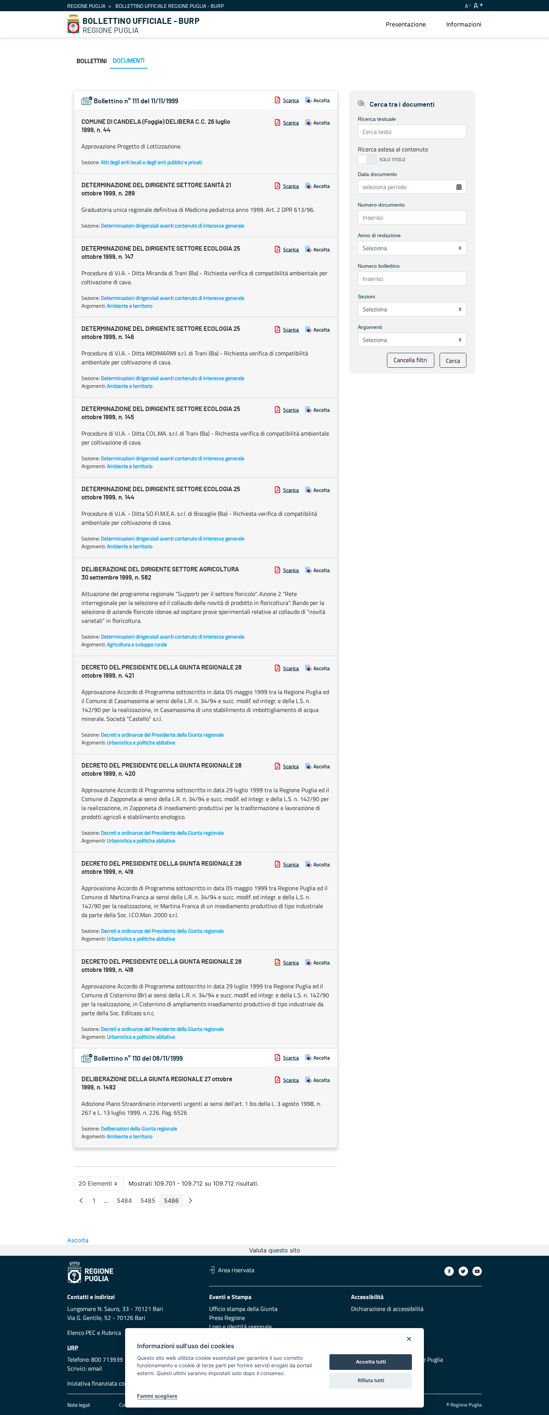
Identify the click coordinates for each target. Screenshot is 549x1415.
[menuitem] (406, 24)
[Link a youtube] (477, 1271)
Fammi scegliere (157, 1396)
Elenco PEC (81, 1332)
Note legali (78, 1405)
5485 (150, 1202)
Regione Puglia (86, 6)
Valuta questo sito (274, 1250)
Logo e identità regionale (240, 1326)
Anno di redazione (379, 235)
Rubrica (111, 1332)
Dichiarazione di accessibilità (387, 1308)
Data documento (377, 174)
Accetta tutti (371, 1362)
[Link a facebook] (449, 1271)
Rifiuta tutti (371, 1380)
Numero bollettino (379, 266)
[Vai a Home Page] (74, 24)
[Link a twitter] (463, 1271)
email (95, 1368)
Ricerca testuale (377, 119)
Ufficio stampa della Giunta (243, 1308)
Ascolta (321, 100)
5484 (126, 1202)
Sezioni (366, 296)
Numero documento (381, 204)
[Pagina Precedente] (81, 1200)
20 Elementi (101, 1185)
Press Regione (227, 1317)
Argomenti (370, 327)
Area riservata (236, 1270)
